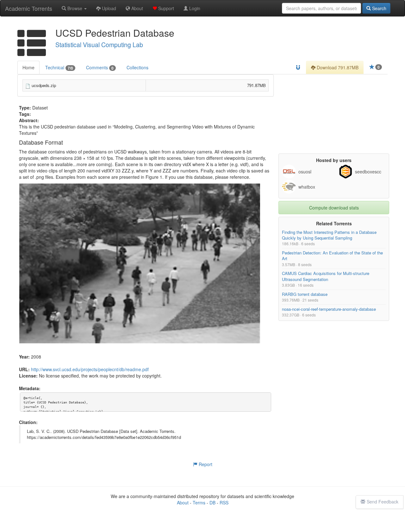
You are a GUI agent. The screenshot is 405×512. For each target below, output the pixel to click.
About (136, 8)
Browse (75, 8)
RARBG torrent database (304, 294)
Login (194, 8)
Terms (199, 502)
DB (212, 502)
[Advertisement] (333, 113)
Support (165, 8)
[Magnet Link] (298, 67)
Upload (108, 8)
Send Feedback (382, 501)
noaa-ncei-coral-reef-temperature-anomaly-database (329, 309)
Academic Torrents (28, 8)
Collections (137, 67)
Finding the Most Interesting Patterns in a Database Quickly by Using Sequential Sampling (329, 235)
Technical (59, 67)
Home (28, 67)
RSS (224, 502)
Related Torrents (334, 223)
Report (204, 464)
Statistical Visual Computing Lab (99, 44)
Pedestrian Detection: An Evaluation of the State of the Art (332, 256)
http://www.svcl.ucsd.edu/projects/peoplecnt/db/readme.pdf (90, 369)
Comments (100, 67)
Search (378, 8)
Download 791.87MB (336, 67)
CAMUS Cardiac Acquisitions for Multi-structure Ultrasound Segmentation (325, 276)
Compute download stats (334, 207)
